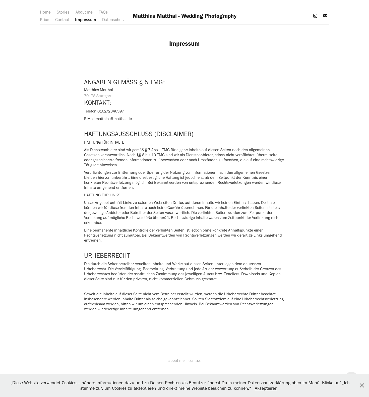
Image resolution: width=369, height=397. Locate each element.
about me (176, 360)
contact (195, 360)
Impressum (85, 19)
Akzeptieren (266, 388)
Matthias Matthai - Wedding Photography (184, 15)
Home (45, 12)
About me (84, 12)
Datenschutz (113, 19)
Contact (62, 19)
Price (44, 19)
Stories (63, 12)
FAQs (103, 12)
